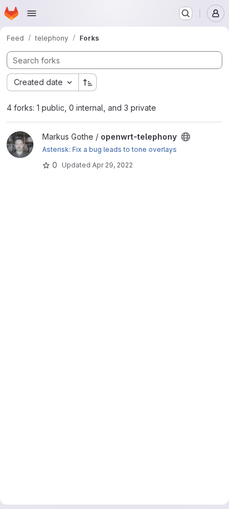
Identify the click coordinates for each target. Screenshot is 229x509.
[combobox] (42, 82)
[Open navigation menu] (32, 13)
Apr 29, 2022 (112, 165)
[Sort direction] (88, 82)
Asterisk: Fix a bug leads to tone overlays (109, 149)
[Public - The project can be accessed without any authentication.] (185, 136)
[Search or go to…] (185, 13)
